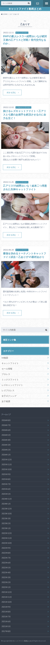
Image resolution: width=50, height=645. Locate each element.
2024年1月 (6, 504)
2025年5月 (6, 494)
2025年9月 (6, 474)
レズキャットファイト (12, 385)
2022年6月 (6, 563)
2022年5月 (6, 567)
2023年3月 (6, 518)
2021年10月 (7, 602)
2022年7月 (6, 558)
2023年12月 (7, 509)
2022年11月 (7, 538)
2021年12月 (7, 592)
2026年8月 (6, 420)
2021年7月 (6, 616)
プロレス (6, 374)
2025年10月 (7, 469)
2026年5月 (6, 435)
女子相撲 (6, 401)
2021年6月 (6, 621)
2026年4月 (6, 440)
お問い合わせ (37, 3)
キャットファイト (10, 363)
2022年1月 (6, 587)
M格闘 (5, 357)
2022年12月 (7, 533)
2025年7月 (6, 484)
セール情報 (7, 368)
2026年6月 (6, 430)
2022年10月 (7, 543)
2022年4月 (6, 572)
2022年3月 (6, 577)
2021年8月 (6, 611)
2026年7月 (6, 425)
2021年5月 (6, 626)
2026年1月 (6, 454)
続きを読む (11, 92)
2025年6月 (6, 489)
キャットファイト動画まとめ (25, 8)
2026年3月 (6, 445)
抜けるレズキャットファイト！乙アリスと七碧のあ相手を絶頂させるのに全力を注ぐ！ (24, 114)
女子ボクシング (9, 396)
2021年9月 (6, 607)
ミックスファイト (10, 379)
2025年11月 (7, 464)
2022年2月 (6, 582)
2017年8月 (6, 631)
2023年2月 (6, 523)
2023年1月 (6, 528)
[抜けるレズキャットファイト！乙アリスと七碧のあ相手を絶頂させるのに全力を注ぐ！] (25, 147)
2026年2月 (6, 450)
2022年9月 (6, 548)
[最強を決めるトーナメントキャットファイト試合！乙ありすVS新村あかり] (25, 286)
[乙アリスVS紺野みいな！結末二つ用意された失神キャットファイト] (25, 218)
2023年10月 (7, 513)
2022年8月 (6, 553)
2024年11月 (7, 499)
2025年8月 (6, 479)
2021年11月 (7, 597)
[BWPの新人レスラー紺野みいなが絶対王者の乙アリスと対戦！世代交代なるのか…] (25, 72)
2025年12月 (7, 459)
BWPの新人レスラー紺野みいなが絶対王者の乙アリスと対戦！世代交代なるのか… (25, 40)
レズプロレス (8, 390)
